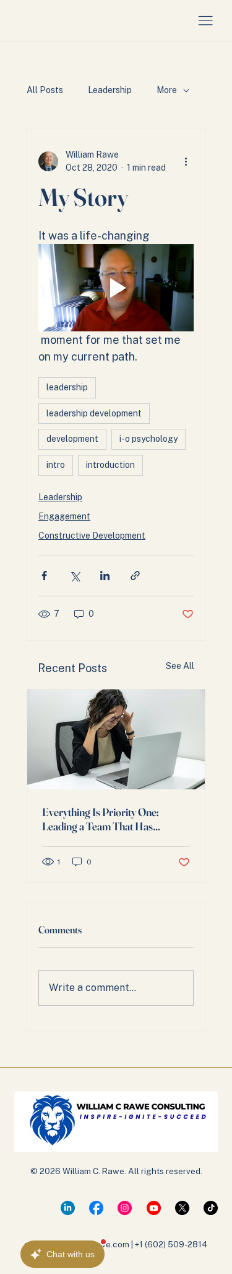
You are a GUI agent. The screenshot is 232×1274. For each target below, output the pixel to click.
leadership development (94, 413)
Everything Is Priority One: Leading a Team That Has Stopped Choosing (100, 819)
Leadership (110, 90)
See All (180, 666)
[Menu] (205, 21)
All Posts (45, 90)
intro (55, 465)
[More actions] (186, 161)
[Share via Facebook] (44, 575)
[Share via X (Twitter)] (74, 575)
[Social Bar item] (68, 1208)
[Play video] (116, 287)
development (72, 439)
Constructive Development (91, 536)
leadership (67, 387)
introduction (110, 465)
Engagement (64, 516)
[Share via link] (135, 575)
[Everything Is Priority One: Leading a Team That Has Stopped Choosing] (116, 739)
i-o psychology (148, 439)
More (167, 90)
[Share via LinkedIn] (105, 575)
